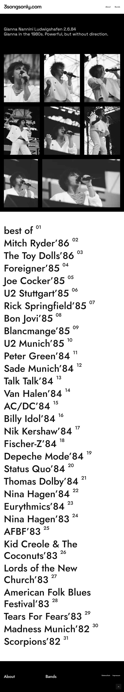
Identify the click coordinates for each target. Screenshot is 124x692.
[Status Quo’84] (62, 469)
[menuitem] (108, 7)
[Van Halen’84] (62, 393)
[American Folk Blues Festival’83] (62, 598)
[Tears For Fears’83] (62, 616)
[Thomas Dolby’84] (62, 481)
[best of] (62, 230)
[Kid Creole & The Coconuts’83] (62, 549)
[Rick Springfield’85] (62, 306)
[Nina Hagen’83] (62, 519)
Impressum (116, 675)
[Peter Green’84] (62, 356)
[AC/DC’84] (62, 406)
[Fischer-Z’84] (62, 443)
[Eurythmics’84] (62, 506)
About (108, 7)
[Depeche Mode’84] (62, 456)
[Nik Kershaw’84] (62, 431)
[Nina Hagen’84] (62, 494)
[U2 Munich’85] (62, 343)
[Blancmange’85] (62, 331)
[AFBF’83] (62, 531)
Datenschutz (106, 675)
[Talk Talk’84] (62, 381)
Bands (117, 7)
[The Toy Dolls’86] (62, 255)
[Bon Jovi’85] (62, 318)
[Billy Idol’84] (62, 418)
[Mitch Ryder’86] (62, 243)
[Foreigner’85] (62, 268)
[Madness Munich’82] (62, 629)
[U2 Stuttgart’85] (62, 293)
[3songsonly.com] (23, 6)
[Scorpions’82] (62, 641)
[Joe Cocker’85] (62, 280)
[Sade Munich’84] (62, 368)
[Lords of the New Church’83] (62, 573)
